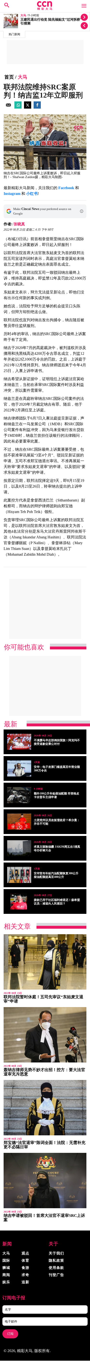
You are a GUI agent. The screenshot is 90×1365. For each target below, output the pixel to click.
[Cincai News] (45, 9)
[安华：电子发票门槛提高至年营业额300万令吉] (19, 768)
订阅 (10, 1334)
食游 (25, 1268)
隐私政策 (56, 1260)
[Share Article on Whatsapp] (18, 107)
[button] (82, 211)
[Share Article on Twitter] (27, 107)
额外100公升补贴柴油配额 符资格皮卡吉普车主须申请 (56, 795)
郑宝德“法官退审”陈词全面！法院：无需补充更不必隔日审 (44, 1144)
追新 (25, 1282)
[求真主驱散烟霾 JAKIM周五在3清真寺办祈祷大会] (19, 848)
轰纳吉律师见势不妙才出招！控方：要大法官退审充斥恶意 (44, 1072)
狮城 (6, 1268)
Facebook (66, 188)
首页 (9, 77)
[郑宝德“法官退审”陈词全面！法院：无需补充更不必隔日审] (45, 1107)
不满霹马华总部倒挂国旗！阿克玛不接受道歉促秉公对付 (57, 742)
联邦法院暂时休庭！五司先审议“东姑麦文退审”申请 (43, 999)
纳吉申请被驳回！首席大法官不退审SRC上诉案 (44, 1217)
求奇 (25, 1275)
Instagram (12, 194)
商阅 (6, 1275)
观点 (25, 1253)
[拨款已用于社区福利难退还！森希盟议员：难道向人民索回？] (19, 901)
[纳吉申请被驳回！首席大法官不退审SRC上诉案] (45, 1180)
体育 (25, 1260)
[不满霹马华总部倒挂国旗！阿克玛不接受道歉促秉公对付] (19, 742)
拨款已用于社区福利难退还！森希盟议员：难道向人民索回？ (57, 901)
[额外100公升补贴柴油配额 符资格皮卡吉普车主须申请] (19, 795)
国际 (6, 1260)
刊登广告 (56, 1275)
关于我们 (56, 1253)
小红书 (32, 194)
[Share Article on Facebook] (37, 107)
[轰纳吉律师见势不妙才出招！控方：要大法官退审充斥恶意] (45, 1034)
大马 (23, 15)
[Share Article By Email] (8, 107)
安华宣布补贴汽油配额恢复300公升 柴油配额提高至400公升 (56, 875)
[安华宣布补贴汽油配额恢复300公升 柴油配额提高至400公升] (19, 875)
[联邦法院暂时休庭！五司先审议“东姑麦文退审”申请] (45, 962)
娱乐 (6, 1282)
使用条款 (56, 1268)
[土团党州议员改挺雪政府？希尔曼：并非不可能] (19, 822)
